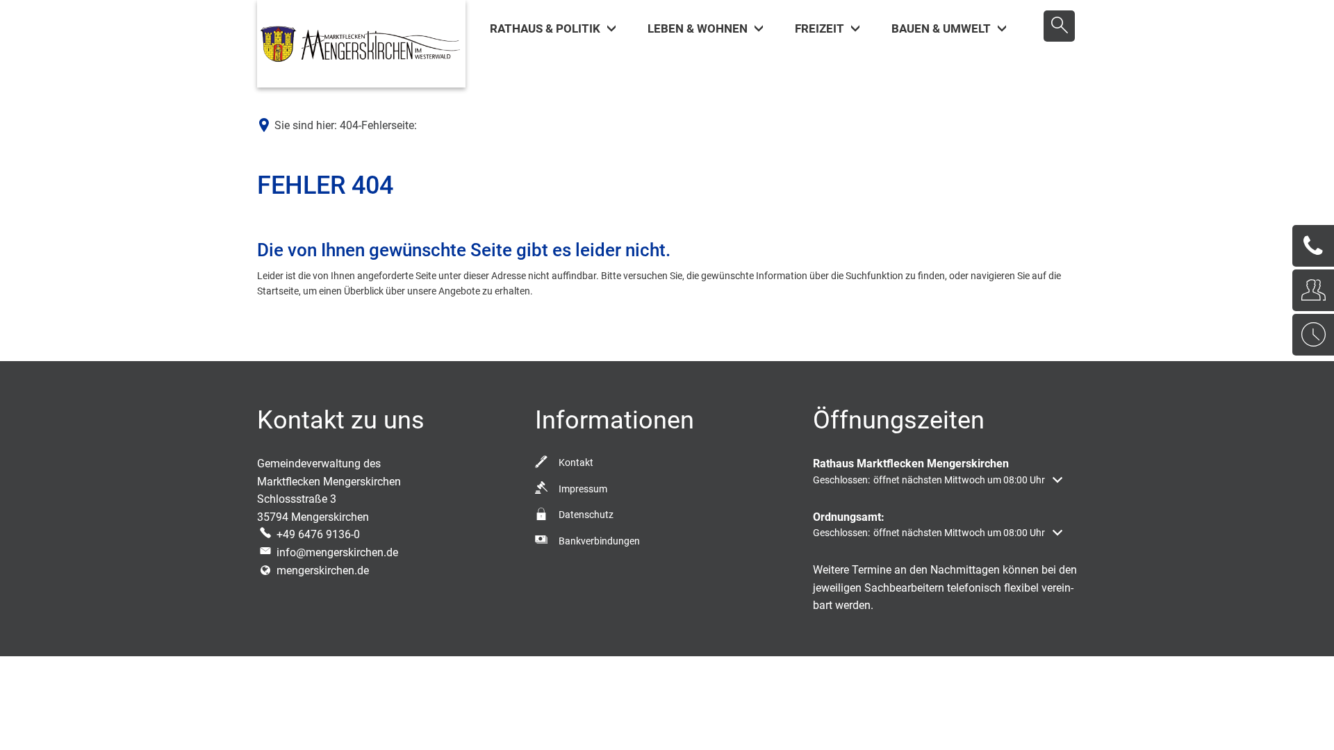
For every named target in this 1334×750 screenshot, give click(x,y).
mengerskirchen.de (323, 570)
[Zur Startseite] (361, 44)
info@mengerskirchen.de (337, 552)
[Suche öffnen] (1059, 26)
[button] (937, 480)
